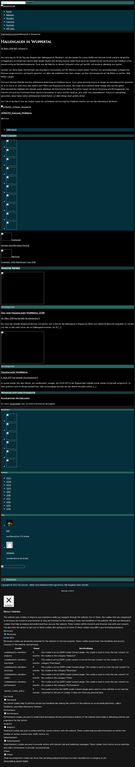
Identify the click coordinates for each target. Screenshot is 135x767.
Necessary (11, 634)
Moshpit (10, 18)
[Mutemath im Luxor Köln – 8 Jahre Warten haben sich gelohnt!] (11, 174)
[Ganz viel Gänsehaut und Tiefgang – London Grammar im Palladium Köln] (11, 430)
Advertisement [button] (10, 737)
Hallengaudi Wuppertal (14, 372)
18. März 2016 (7, 48)
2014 (8, 509)
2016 (8, 502)
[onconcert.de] (8, 6)
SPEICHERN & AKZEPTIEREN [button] (16, 761)
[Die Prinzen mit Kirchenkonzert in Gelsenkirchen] (11, 147)
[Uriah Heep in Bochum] (11, 229)
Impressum (11, 579)
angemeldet (15, 404)
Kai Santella (19, 318)
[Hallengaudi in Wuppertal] (11, 421)
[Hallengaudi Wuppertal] (22, 363)
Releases (10, 15)
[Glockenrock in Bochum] (11, 210)
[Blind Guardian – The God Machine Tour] (11, 165)
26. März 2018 (7, 318)
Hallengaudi (11, 129)
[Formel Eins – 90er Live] (11, 466)
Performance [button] (9, 710)
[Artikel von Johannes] (9, 547)
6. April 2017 (6, 377)
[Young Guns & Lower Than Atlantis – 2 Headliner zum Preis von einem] (11, 201)
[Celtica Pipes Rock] (11, 457)
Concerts (10, 22)
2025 (8, 478)
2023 (8, 485)
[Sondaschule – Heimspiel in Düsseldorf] (11, 448)
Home (9, 11)
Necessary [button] (8, 631)
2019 (8, 492)
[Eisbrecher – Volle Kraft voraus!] (11, 220)
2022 (8, 488)
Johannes (10, 553)
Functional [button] (8, 696)
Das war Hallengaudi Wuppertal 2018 (23, 312)
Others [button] (7, 751)
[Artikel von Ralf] (9, 525)
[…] (59, 327)
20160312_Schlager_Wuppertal (16, 113)
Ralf (15, 48)
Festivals (10, 25)
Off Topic (10, 29)
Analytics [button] (8, 724)
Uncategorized (31, 318)
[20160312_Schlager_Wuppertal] (16, 107)
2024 (8, 481)
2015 (8, 505)
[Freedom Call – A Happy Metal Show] (11, 192)
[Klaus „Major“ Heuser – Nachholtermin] (11, 439)
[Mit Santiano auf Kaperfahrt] (11, 183)
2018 (8, 495)
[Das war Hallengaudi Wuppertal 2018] (22, 303)
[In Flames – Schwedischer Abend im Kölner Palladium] (11, 156)
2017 (8, 499)
